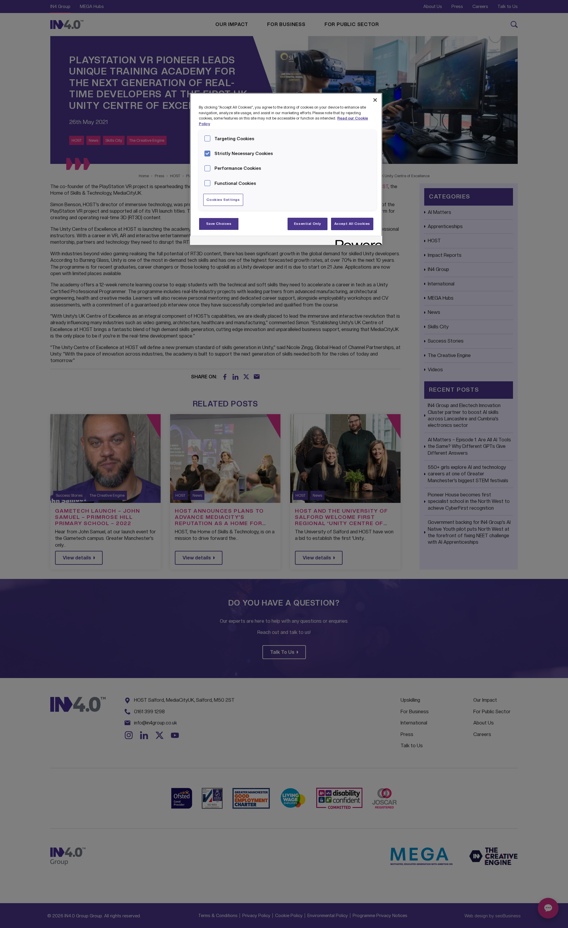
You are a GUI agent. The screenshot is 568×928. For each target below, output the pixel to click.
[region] (286, 169)
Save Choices (219, 224)
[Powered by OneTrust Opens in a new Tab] (356, 241)
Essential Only (307, 224)
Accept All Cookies (352, 224)
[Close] (375, 99)
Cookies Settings (223, 200)
